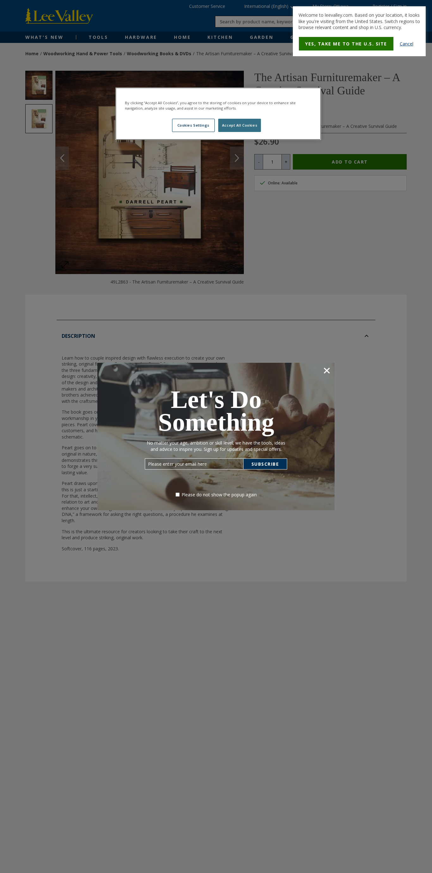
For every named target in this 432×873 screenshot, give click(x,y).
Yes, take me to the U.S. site (346, 44)
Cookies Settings (193, 125)
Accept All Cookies (239, 125)
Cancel (406, 44)
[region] (218, 113)
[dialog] (359, 31)
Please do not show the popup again (219, 495)
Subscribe (265, 464)
